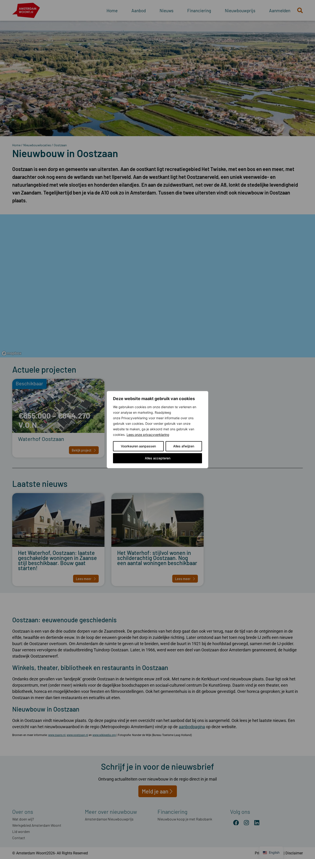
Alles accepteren (157, 458)
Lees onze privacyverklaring (148, 435)
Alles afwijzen (183, 446)
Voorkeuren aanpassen (138, 446)
